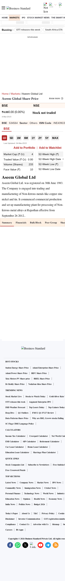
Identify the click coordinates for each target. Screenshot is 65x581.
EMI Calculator (12, 441)
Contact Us (24, 524)
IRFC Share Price (39, 373)
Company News (26, 482)
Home (5, 18)
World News (48, 493)
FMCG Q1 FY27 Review (43, 413)
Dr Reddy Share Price (15, 384)
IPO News (56, 482)
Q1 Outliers (23, 413)
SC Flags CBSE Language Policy (19, 423)
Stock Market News (38, 18)
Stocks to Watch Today (35, 396)
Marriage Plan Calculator (44, 452)
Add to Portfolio (24, 148)
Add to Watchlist (50, 148)
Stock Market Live (13, 396)
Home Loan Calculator (38, 447)
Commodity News (13, 488)
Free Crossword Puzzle (15, 470)
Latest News (10, 482)
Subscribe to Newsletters (38, 464)
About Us (26, 513)
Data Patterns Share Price (16, 418)
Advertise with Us (40, 524)
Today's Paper (11, 513)
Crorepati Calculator (38, 436)
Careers (8, 530)
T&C (36, 513)
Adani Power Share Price (16, 373)
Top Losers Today (36, 407)
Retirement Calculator (49, 441)
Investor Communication (29, 519)
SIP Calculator (29, 441)
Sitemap (55, 524)
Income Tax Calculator (15, 436)
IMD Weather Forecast (15, 407)
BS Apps (19, 530)
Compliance (10, 524)
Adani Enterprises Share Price (45, 368)
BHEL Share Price (42, 378)
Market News (43, 482)
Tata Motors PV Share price (17, 378)
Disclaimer (10, 519)
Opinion (26, 499)
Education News (12, 499)
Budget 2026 (39, 504)
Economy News (55, 499)
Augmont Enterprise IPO (40, 402)
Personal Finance (12, 493)
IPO (23, 18)
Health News (39, 499)
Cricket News (50, 488)
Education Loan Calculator (17, 452)
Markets (14, 18)
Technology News (31, 493)
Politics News (24, 504)
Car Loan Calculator (14, 447)
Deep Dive (9, 413)
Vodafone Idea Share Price (40, 384)
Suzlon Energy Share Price (17, 368)
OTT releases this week (28, 30)
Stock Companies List (14, 464)
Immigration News (33, 488)
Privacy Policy (48, 513)
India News (10, 504)
